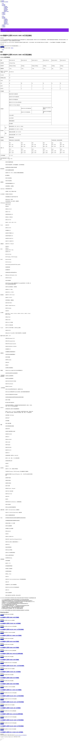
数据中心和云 (6, 11)
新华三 (5, 31)
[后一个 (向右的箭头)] (1, 739)
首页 (3, 3)
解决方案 (3, 5)
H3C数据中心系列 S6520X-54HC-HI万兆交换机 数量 (9, 45)
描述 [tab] (3, 49)
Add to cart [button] (2, 615)
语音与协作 (6, 9)
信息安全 (5, 8)
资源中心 (3, 12)
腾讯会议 (5, 10)
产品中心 (3, 13)
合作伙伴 (3, 14)
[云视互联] (2, 0)
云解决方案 (6, 7)
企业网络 (5, 6)
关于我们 (3, 4)
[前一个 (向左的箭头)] (0, 739)
